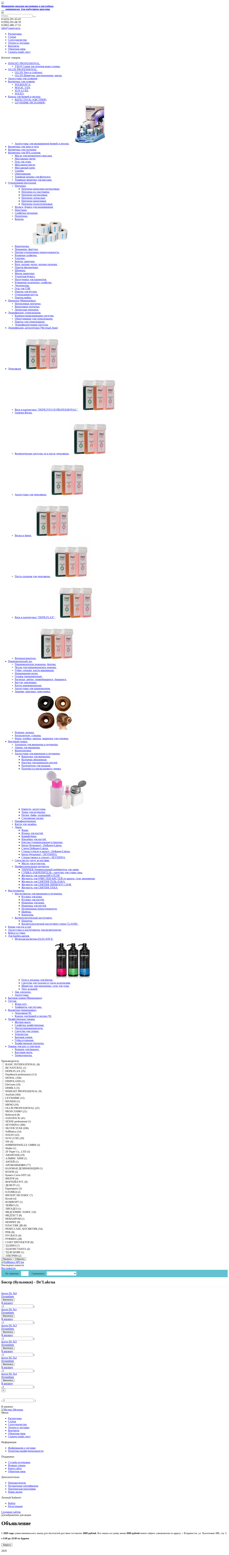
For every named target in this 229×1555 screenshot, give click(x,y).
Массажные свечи (25, 158)
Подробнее (7, 1296)
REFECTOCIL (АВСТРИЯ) (31, 99)
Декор (18, 827)
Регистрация (15, 1506)
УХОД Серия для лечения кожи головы (38, 66)
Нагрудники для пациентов (31, 279)
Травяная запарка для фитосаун (33, 176)
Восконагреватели (25, 658)
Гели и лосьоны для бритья (37, 979)
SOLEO (19, 93)
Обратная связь (16, 48)
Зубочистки (22, 1034)
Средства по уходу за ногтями (32, 860)
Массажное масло (25, 164)
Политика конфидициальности (26, 1450)
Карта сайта (15, 1468)
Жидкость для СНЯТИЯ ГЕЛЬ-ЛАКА (43, 881)
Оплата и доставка (18, 42)
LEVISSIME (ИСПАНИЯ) (30, 102)
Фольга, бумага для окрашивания (34, 207)
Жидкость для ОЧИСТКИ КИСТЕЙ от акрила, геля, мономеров (58, 878)
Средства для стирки (27, 1031)
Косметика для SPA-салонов (24, 152)
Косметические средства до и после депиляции (42, 453)
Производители (17, 1482)
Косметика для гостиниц (22, 149)
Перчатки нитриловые (34, 194)
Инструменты (16, 890)
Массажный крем (25, 167)
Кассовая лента (24, 1052)
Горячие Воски (24, 412)
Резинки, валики (25, 732)
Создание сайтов (11, 1512)
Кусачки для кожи (32, 896)
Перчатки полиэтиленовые (37, 203)
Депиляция (14, 368)
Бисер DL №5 (9, 1341)
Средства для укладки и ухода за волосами (46, 982)
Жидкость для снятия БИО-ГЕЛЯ (40, 875)
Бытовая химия (24, 1037)
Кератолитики (23, 750)
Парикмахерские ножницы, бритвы (35, 664)
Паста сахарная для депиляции (33, 576)
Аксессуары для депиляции (31, 494)
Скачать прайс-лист (19, 51)
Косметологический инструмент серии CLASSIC (50, 923)
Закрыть (7, 1545)
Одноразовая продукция (22, 182)
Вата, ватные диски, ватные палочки (36, 264)
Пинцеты (27, 920)
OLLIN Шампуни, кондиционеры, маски (38, 75)
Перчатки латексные (33, 197)
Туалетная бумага (25, 276)
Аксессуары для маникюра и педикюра (37, 753)
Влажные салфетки (26, 255)
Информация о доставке (22, 1447)
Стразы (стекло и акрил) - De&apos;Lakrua (45, 851)
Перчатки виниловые (34, 200)
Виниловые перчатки (27, 306)
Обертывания (23, 173)
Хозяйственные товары (21, 1019)
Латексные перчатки (27, 309)
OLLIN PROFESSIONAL (23, 69)
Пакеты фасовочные (27, 267)
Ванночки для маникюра (36, 756)
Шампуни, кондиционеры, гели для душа (45, 985)
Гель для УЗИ (23, 288)
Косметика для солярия (21, 81)
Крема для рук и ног (19, 926)
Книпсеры (27, 914)
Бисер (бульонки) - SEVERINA (39, 854)
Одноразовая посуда (27, 294)
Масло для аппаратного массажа (33, 155)
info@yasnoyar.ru (10, 28)
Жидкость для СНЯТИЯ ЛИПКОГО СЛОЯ (46, 884)
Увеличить (8, 1299)
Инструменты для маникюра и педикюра (39, 893)
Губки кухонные (24, 1040)
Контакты (13, 45)
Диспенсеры (22, 285)
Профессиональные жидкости (32, 866)
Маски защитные (25, 273)
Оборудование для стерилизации (34, 318)
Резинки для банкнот (27, 1049)
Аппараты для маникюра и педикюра (36, 744)
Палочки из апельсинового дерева (41, 768)
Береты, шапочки (25, 261)
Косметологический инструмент (34, 917)
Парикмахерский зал (20, 661)
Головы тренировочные (29, 676)
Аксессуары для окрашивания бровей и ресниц (42, 143)
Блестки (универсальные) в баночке (42, 842)
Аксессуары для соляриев (22, 78)
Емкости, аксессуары (33, 809)
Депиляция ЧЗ (23, 1013)
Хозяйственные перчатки (29, 1043)
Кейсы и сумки (16, 932)
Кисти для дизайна (26, 824)
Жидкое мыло (23, 1022)
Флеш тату (21, 1004)
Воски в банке (23, 535)
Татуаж (12, 1001)
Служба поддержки (19, 1462)
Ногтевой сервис (18, 741)
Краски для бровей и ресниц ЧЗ (33, 1016)
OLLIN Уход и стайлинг (29, 72)
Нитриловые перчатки (28, 303)
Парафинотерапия (25, 821)
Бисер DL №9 (9, 1293)
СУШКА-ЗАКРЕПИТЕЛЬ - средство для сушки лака (52, 872)
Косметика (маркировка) (22, 1010)
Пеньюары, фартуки (27, 249)
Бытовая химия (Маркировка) (25, 998)
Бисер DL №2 (9, 1357)
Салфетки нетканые (26, 213)
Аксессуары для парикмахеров (33, 688)
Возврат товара (16, 1465)
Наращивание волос (27, 673)
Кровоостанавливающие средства (34, 315)
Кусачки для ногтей (33, 899)
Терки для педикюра (33, 812)
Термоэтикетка (24, 1055)
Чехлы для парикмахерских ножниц (36, 667)
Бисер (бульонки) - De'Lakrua (28, 1282)
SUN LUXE (22, 90)
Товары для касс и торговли (24, 1046)
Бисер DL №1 (9, 1309)
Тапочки (20, 258)
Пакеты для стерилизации (30, 321)
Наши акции (15, 1491)
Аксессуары (22, 994)
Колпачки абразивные (34, 759)
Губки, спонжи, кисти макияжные (34, 670)
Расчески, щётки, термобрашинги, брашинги (41, 679)
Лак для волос (23, 991)
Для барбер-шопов (19, 935)
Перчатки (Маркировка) (22, 300)
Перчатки (20, 185)
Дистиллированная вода (29, 1028)
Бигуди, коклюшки (26, 682)
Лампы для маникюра (27, 747)
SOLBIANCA (23, 84)
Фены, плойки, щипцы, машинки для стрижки (42, 738)
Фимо (25, 830)
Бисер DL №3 (9, 1325)
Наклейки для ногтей (34, 839)
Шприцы (20, 270)
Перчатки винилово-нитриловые (40, 188)
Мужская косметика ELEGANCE (34, 938)
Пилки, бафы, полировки (36, 815)
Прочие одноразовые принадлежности (37, 252)
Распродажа (15, 33)
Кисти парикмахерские (28, 685)
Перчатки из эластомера (35, 191)
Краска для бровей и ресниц (24, 96)
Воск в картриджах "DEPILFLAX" (35, 617)
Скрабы (19, 170)
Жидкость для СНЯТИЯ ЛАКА (39, 887)
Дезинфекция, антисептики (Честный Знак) (33, 327)
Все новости (8, 1268)
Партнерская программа (22, 1488)
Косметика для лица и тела (23, 146)
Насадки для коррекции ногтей (39, 762)
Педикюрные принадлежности (39, 908)
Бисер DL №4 (9, 1373)
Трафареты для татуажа (28, 1007)
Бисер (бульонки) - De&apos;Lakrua (41, 845)
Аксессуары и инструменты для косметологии (34, 929)
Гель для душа (23, 161)
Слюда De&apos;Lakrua (35, 848)
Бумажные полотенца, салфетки (33, 282)
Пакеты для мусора (26, 291)
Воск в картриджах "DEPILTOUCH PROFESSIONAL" (46, 409)
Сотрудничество (17, 39)
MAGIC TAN (23, 87)
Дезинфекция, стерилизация (24, 312)
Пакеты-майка (23, 297)
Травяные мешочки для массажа (33, 179)
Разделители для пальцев (36, 765)
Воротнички (22, 246)
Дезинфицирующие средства (32, 324)
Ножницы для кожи (33, 902)
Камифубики (29, 836)
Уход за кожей (29, 988)
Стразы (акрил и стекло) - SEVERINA (43, 857)
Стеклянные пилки (32, 818)
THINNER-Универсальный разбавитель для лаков (50, 869)
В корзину (7, 1303)
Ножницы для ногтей (34, 905)
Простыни (21, 210)
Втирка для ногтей (32, 833)
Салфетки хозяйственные (29, 1025)
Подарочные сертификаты (23, 1485)
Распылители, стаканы (28, 735)
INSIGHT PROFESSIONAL (24, 63)
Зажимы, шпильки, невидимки (33, 691)
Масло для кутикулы (33, 863)
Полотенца (21, 216)
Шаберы (26, 911)
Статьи (12, 36)
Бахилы (19, 219)
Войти (11, 1503)
